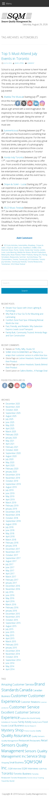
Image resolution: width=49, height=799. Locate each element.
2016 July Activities (11, 245)
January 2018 (11, 545)
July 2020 (9, 459)
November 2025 (13, 406)
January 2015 (11, 647)
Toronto (7, 773)
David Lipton (19, 63)
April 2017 (10, 573)
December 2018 (13, 511)
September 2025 (13, 413)
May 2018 (10, 533)
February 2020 (12, 468)
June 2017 (10, 567)
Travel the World (7, 781)
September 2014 (13, 660)
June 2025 (10, 422)
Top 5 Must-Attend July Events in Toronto (19, 56)
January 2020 (11, 471)
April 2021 (10, 443)
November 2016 (13, 589)
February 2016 (12, 607)
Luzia (3, 252)
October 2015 (12, 620)
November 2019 (13, 478)
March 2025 (11, 431)
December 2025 (13, 403)
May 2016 (10, 598)
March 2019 (11, 502)
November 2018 (13, 514)
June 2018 (10, 530)
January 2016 (11, 610)
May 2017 (10, 570)
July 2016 (9, 592)
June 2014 (10, 663)
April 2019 (10, 499)
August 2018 (11, 524)
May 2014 (10, 666)
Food (45, 721)
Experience (10, 717)
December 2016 (13, 586)
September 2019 (13, 484)
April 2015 (10, 638)
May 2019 (10, 496)
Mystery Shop (12, 730)
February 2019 (12, 505)
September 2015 (13, 623)
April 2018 (10, 536)
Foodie (4, 725)
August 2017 (11, 561)
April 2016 (10, 601)
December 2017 (13, 549)
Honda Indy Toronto (14, 157)
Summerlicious (11, 130)
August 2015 (11, 626)
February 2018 (12, 542)
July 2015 (9, 629)
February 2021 (12, 447)
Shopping (5, 762)
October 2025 (12, 410)
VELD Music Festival (13, 207)
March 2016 (11, 604)
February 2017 (12, 579)
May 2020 (10, 462)
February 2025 (12, 434)
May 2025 (10, 425)
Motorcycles (5, 255)
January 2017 (11, 582)
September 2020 (13, 453)
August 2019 (11, 487)
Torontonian (5, 264)
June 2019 (10, 493)
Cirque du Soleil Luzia (14, 247)
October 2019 (12, 481)
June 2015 (10, 632)
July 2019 (9, 490)
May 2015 (10, 635)
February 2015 (12, 644)
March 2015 (11, 641)
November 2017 (13, 552)
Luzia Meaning (11, 252)
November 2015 (13, 616)
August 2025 (11, 416)
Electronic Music (7, 250)
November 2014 (13, 654)
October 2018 (12, 518)
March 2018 (11, 539)
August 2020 (11, 456)
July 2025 (9, 419)
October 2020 (12, 450)
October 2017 (12, 555)
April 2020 (10, 465)
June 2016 (10, 595)
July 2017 (9, 564)
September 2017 (13, 558)
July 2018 (9, 527)
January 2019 (11, 508)
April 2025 (10, 428)
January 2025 (11, 437)
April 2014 (10, 669)
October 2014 (12, 657)
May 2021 (10, 440)
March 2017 (11, 576)
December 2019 (13, 474)
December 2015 (13, 613)
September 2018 (13, 521)
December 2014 (13, 650)
